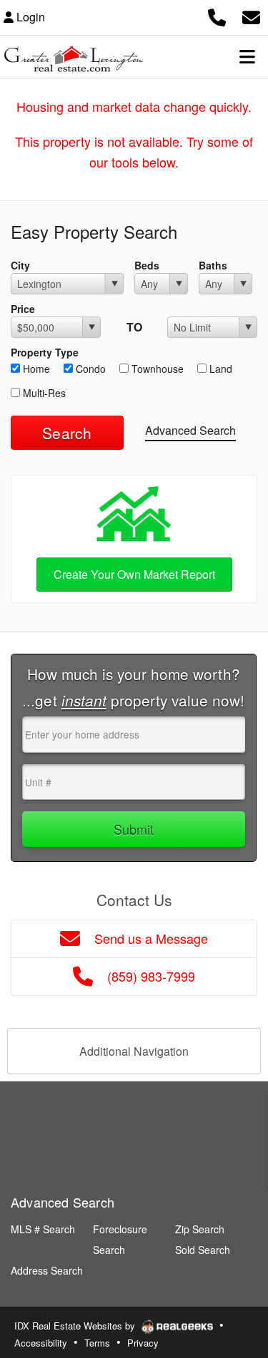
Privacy (143, 1342)
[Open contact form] (251, 15)
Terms (97, 1342)
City (20, 265)
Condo (89, 368)
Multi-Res (43, 393)
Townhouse (156, 368)
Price (23, 309)
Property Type (45, 352)
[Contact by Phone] (217, 15)
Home (35, 368)
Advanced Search (190, 430)
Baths (213, 265)
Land (219, 368)
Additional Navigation (134, 1051)
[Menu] (247, 56)
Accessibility (40, 1342)
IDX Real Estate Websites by (76, 1325)
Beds (146, 265)
